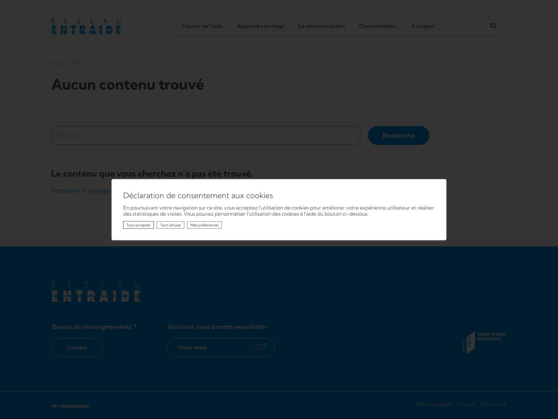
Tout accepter (138, 225)
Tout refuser (170, 225)
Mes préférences (204, 225)
